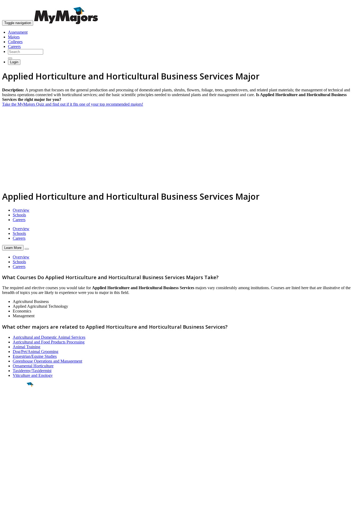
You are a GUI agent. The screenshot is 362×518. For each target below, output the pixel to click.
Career (15, 425)
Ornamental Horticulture (33, 366)
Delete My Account (18, 475)
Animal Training (26, 347)
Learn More (12, 248)
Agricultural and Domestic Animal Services (49, 337)
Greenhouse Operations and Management (47, 361)
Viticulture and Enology (33, 375)
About (8, 445)
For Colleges (13, 465)
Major (14, 402)
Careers (14, 46)
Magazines (11, 470)
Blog (6, 479)
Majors (14, 37)
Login (14, 62)
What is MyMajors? (18, 456)
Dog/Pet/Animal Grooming (35, 351)
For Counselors (15, 460)
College (16, 414)
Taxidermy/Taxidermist (32, 370)
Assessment (18, 32)
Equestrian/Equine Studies (35, 356)
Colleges (15, 41)
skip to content (349, 4)
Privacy (21, 511)
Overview (21, 210)
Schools (19, 215)
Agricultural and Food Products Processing (49, 342)
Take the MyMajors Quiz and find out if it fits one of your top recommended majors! (72, 104)
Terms (7, 511)
